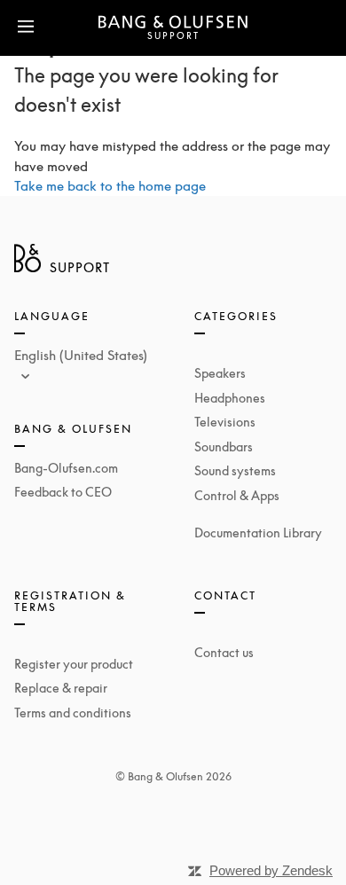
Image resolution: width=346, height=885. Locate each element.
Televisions (225, 421)
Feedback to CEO (63, 491)
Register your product (73, 663)
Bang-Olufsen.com (66, 467)
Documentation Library (258, 532)
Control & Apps (236, 495)
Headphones (229, 397)
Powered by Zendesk (271, 870)
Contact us (224, 652)
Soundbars (223, 446)
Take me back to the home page (110, 185)
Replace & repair (60, 687)
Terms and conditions (72, 712)
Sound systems (235, 470)
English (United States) (80, 355)
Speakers (220, 372)
